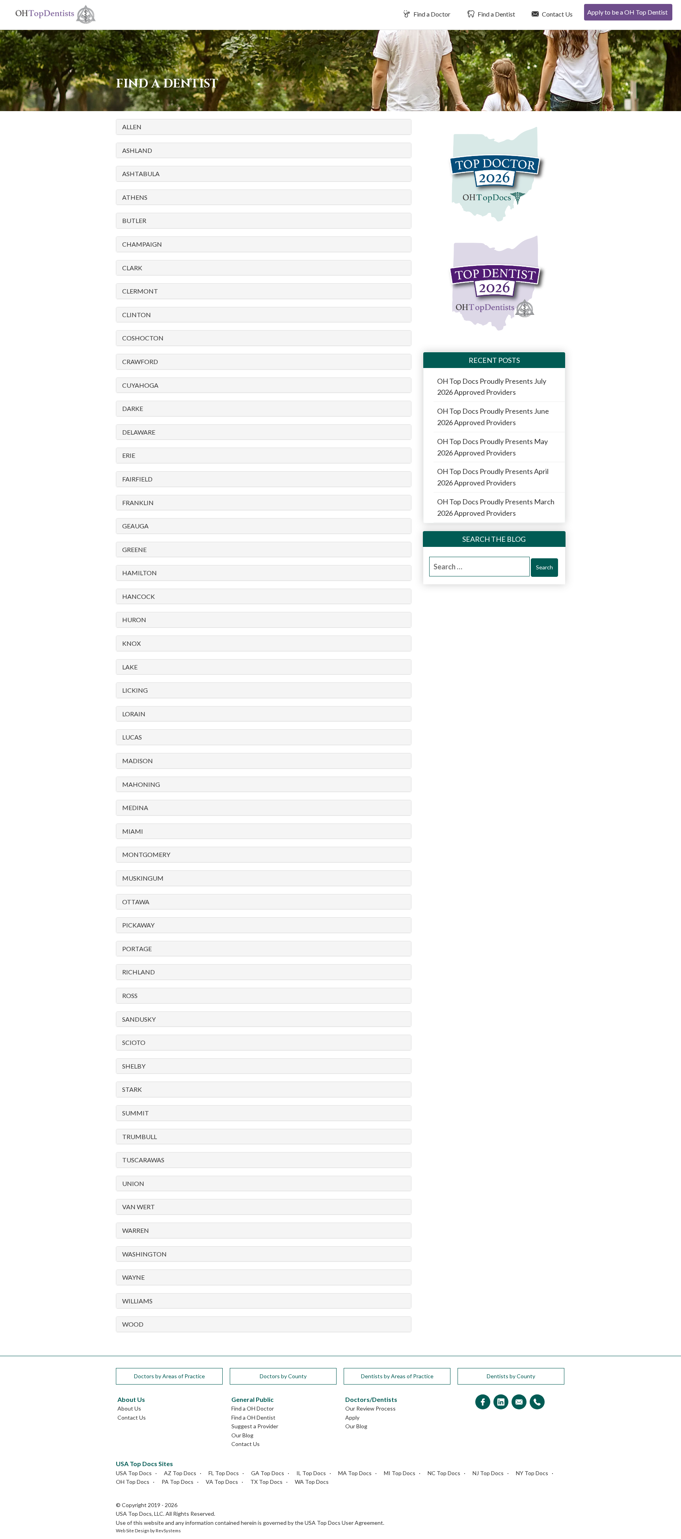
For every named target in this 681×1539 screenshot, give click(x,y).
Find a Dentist (495, 14)
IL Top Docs (311, 1473)
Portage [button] (137, 948)
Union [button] (133, 1183)
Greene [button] (134, 549)
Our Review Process (370, 1408)
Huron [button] (134, 619)
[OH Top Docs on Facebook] (482, 1402)
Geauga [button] (135, 526)
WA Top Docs (312, 1481)
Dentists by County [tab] (511, 1376)
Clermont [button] (140, 291)
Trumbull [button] (139, 1136)
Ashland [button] (137, 150)
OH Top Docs (132, 1481)
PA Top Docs (178, 1481)
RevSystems (168, 1530)
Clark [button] (132, 267)
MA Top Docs (355, 1473)
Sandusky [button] (139, 1019)
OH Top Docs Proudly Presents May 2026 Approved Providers (492, 447)
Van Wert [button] (138, 1206)
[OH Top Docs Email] (519, 1402)
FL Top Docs (223, 1473)
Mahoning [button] (141, 784)
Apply (352, 1417)
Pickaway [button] (138, 925)
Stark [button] (132, 1089)
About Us (129, 1408)
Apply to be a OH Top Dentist (627, 12)
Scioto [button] (133, 1042)
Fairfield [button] (137, 479)
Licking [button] (135, 690)
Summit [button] (135, 1113)
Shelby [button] (133, 1066)
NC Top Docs (444, 1473)
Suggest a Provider (254, 1426)
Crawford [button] (140, 361)
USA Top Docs (134, 1473)
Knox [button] (131, 643)
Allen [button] (131, 126)
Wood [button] (132, 1324)
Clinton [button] (136, 314)
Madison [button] (137, 760)
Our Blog (242, 1435)
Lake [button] (130, 667)
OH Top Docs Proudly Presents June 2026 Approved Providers (493, 417)
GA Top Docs (267, 1473)
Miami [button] (132, 831)
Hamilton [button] (139, 572)
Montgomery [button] (146, 854)
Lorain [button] (133, 713)
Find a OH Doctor (252, 1408)
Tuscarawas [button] (143, 1160)
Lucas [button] (132, 737)
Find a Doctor (431, 14)
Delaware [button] (138, 432)
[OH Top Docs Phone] (537, 1402)
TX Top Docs (266, 1481)
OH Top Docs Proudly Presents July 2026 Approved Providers (491, 387)
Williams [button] (137, 1301)
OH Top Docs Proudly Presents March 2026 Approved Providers (495, 507)
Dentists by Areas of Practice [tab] (397, 1376)
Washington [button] (144, 1254)
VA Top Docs (222, 1481)
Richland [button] (138, 972)
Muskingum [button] (143, 878)
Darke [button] (132, 408)
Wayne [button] (133, 1277)
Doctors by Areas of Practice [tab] (169, 1376)
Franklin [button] (138, 502)
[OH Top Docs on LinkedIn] (500, 1402)
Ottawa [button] (135, 901)
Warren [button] (135, 1230)
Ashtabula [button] (141, 173)
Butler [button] (134, 220)
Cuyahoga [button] (140, 385)
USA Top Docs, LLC (139, 1513)
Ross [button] (130, 995)
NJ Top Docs (488, 1473)
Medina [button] (135, 807)
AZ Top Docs (180, 1473)
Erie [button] (128, 455)
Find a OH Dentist (253, 1417)
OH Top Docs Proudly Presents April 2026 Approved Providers (493, 477)
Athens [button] (134, 197)
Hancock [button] (138, 596)
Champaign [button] (142, 244)
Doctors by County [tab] (283, 1376)
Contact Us (557, 14)
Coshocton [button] (143, 338)
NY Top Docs (532, 1473)
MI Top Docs (399, 1473)
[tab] (263, 126)
